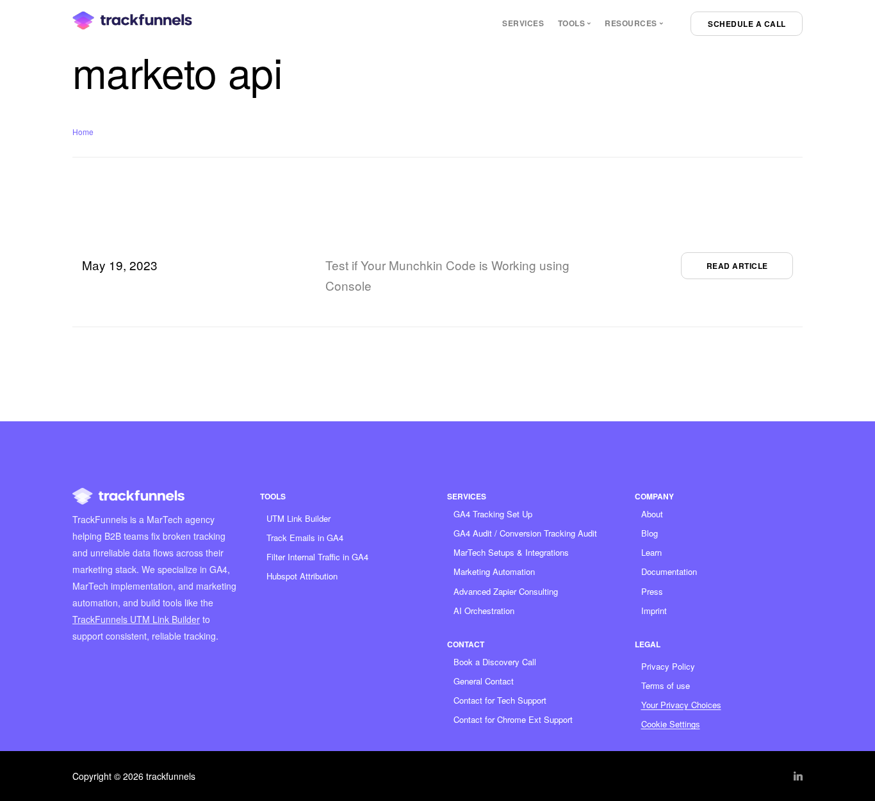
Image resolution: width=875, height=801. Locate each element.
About (652, 514)
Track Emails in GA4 (304, 537)
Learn (651, 552)
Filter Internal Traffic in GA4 (317, 557)
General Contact (484, 681)
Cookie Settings (670, 724)
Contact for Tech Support (500, 700)
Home (83, 131)
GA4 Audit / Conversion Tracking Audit (525, 533)
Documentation (669, 571)
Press (652, 591)
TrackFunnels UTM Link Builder (136, 619)
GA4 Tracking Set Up (493, 514)
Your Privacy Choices (681, 705)
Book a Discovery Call (495, 662)
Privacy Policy (668, 666)
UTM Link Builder (298, 518)
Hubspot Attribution (302, 576)
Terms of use (665, 685)
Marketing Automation (494, 571)
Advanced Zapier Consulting (506, 591)
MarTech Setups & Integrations (511, 552)
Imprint (654, 610)
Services (523, 23)
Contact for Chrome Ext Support (513, 719)
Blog (649, 533)
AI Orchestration (484, 610)
